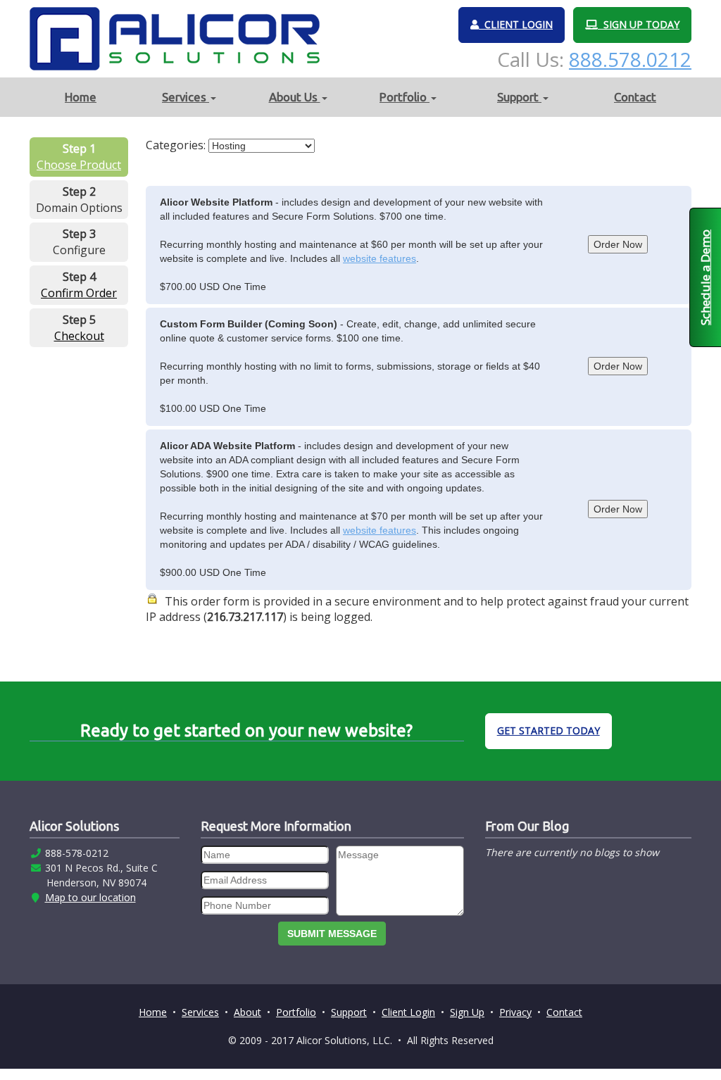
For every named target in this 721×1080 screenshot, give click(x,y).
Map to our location (90, 897)
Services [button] (185, 96)
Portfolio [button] (405, 96)
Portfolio (296, 1012)
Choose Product (79, 164)
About (247, 1012)
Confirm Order (79, 293)
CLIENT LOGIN (516, 24)
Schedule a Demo (705, 277)
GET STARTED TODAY (548, 730)
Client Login (408, 1012)
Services (200, 1012)
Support (349, 1012)
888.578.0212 (630, 59)
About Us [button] (294, 96)
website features (379, 258)
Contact (635, 96)
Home (80, 96)
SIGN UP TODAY (638, 24)
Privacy (515, 1012)
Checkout (79, 336)
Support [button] (519, 96)
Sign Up (467, 1012)
